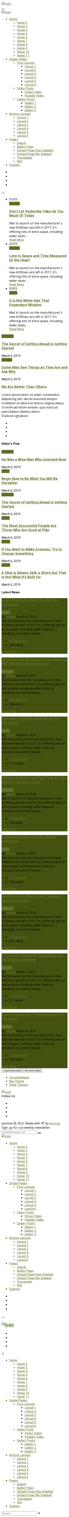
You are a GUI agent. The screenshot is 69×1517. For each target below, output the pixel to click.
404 (19, 161)
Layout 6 (30, 85)
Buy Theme (16, 1081)
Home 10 (23, 52)
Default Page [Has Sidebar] (35, 150)
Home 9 (22, 48)
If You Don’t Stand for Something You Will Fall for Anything (32, 957)
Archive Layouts (20, 114)
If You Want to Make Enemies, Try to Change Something (32, 551)
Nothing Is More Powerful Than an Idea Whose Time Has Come (34, 780)
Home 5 (22, 34)
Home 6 (22, 37)
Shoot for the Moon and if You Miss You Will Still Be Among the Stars (34, 661)
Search (21, 143)
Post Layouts (26, 63)
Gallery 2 (30, 106)
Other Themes (18, 1085)
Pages (13, 139)
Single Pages (18, 59)
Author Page (25, 147)
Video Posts (25, 88)
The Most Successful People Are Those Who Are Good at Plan (29, 528)
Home (13, 19)
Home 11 (23, 55)
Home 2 (22, 23)
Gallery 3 (30, 110)
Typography (24, 158)
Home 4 (22, 30)
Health (6, 541)
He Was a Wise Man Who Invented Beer (34, 459)
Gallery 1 (30, 103)
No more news (33, 1070)
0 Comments (18, 641)
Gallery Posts (26, 99)
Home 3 (22, 26)
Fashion (14, 165)
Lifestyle (8, 336)
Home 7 (22, 41)
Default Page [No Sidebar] (34, 154)
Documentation (19, 1077)
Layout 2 (30, 70)
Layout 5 (30, 81)
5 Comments (18, 1055)
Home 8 (22, 44)
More (16, 240)
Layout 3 (30, 74)
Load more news (12, 1070)
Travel (13, 293)
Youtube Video (34, 96)
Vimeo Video (33, 92)
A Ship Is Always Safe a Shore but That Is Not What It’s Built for (34, 575)
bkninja (11, 616)
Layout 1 (30, 66)
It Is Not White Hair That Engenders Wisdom (29, 302)
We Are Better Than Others (24, 387)
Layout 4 (30, 77)
